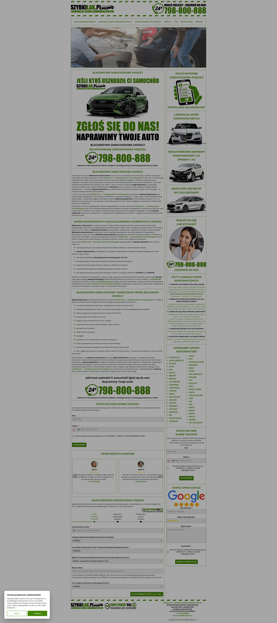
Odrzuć (16, 613)
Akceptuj (37, 613)
